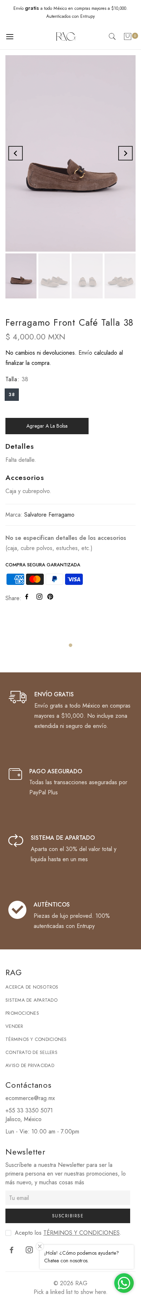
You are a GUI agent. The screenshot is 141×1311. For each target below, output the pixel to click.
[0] (127, 38)
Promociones (22, 1013)
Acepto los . (68, 1233)
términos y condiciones (81, 1233)
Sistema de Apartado (31, 1000)
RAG (81, 1283)
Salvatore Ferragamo (49, 514)
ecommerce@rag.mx (30, 1098)
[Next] (125, 153)
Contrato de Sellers (31, 1052)
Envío (85, 353)
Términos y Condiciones (36, 1039)
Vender (14, 1026)
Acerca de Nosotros (32, 987)
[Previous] (15, 153)
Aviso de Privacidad (29, 1065)
